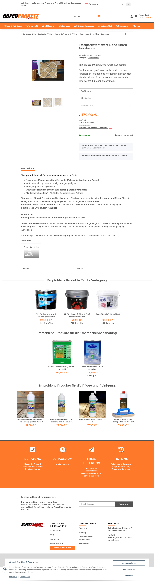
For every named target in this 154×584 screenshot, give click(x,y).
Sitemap (82, 533)
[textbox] (104, 4)
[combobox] (104, 4)
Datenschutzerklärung (31, 504)
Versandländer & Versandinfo (86, 538)
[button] (132, 16)
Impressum (13, 577)
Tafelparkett (93, 58)
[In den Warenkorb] (23, 42)
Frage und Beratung (121, 469)
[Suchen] (99, 16)
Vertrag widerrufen (62, 548)
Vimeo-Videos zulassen (29, 252)
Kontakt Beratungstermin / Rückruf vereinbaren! (120, 537)
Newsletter (84, 544)
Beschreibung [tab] (28, 168)
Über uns (83, 528)
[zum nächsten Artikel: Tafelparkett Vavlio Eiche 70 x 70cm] (130, 34)
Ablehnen (129, 576)
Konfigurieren (129, 569)
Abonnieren (124, 504)
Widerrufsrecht (57, 543)
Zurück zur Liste (29, 34)
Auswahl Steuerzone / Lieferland (93, 128)
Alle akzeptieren (129, 563)
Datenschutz (25, 577)
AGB (52, 535)
